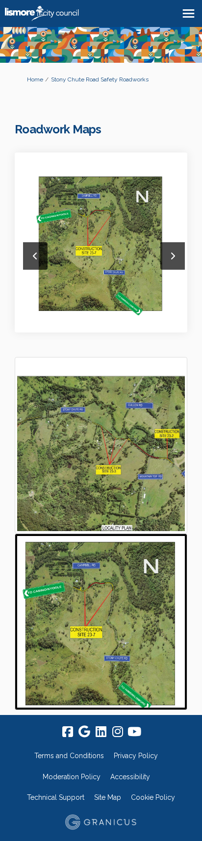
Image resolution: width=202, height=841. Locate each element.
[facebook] (68, 732)
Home (35, 79)
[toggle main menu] (188, 13)
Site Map (107, 797)
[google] (84, 732)
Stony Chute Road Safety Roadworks (100, 79)
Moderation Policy (72, 777)
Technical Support (55, 797)
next (172, 256)
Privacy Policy (136, 756)
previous (35, 256)
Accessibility (130, 777)
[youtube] (134, 732)
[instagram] (118, 732)
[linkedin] (101, 732)
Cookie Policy (153, 797)
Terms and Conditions (69, 756)
